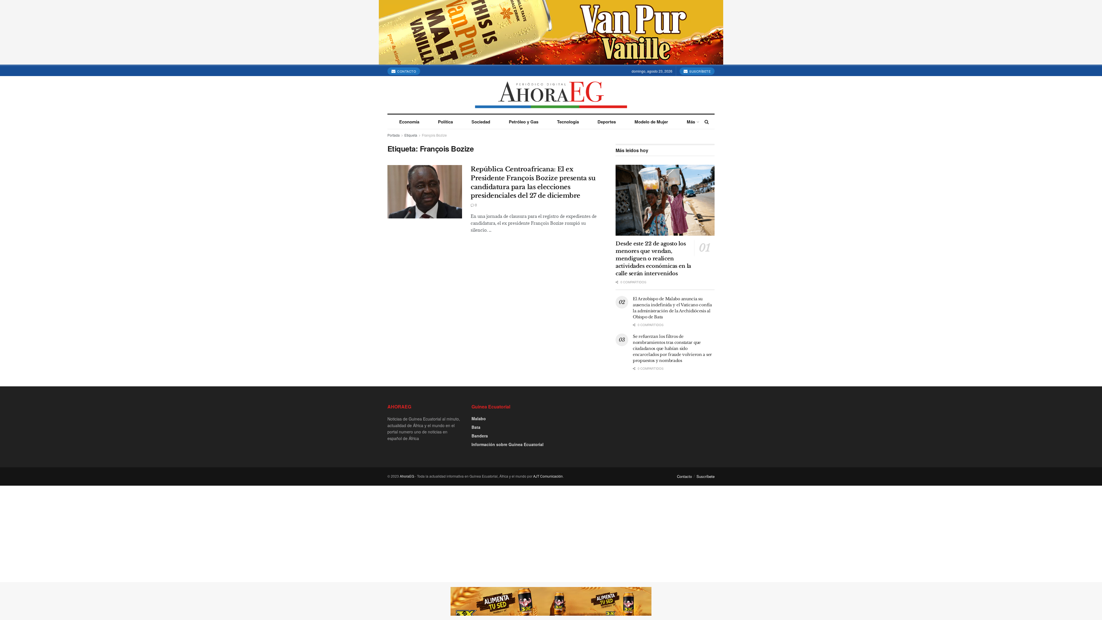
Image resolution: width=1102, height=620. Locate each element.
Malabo (479, 418)
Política (445, 122)
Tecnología (568, 122)
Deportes (606, 122)
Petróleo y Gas (523, 122)
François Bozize (434, 135)
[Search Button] (707, 122)
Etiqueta (410, 135)
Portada (393, 135)
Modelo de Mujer (651, 122)
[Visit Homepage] (551, 95)
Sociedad (481, 122)
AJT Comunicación (548, 476)
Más (691, 122)
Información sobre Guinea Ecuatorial (508, 444)
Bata (476, 427)
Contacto (406, 71)
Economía (409, 122)
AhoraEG (407, 476)
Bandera (480, 436)
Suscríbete (699, 71)
